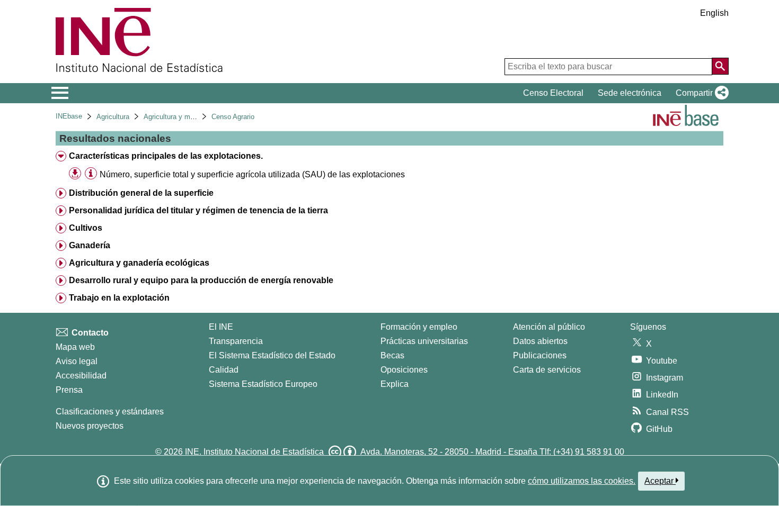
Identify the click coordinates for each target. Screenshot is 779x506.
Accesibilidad (81, 375)
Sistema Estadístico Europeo (263, 384)
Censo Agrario (232, 117)
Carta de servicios (547, 369)
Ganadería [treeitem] (89, 245)
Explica (394, 384)
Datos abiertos (540, 341)
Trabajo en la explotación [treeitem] (119, 297)
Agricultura (112, 117)
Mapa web (75, 346)
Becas (392, 355)
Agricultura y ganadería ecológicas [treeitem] (139, 262)
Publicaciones (539, 355)
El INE (221, 326)
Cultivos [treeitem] (85, 227)
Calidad (223, 369)
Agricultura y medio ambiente (188, 117)
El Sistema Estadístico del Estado (272, 355)
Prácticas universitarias (424, 341)
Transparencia (236, 341)
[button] (700, 93)
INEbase (69, 116)
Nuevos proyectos (89, 425)
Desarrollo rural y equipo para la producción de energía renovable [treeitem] (201, 280)
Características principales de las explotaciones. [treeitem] (166, 155)
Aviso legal (77, 361)
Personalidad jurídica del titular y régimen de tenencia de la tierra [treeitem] (198, 210)
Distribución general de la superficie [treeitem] (141, 192)
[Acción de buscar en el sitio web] (720, 66)
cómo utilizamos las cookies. (581, 480)
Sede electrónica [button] (629, 92)
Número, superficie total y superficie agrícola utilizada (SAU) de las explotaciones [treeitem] (252, 174)
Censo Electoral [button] (553, 92)
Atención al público (549, 326)
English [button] (714, 12)
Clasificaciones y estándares (110, 411)
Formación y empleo (418, 326)
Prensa (69, 389)
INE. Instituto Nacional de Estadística (254, 451)
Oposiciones (404, 369)
